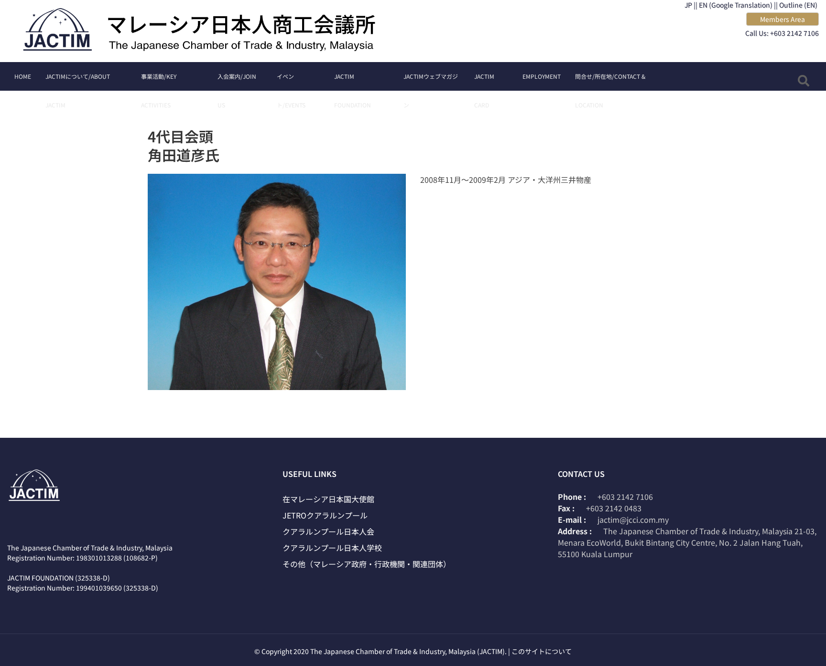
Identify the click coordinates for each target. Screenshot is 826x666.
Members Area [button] (782, 19)
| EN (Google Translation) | (736, 5)
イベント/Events (291, 81)
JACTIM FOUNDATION (352, 81)
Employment (541, 76)
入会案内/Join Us (236, 81)
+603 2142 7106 (625, 496)
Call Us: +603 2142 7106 (782, 33)
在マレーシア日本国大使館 (328, 499)
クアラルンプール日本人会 (328, 531)
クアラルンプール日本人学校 (332, 547)
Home (22, 76)
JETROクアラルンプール (325, 515)
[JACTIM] (206, 31)
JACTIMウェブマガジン (430, 81)
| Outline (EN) (796, 5)
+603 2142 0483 (613, 508)
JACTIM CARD (484, 81)
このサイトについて (541, 651)
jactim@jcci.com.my (633, 519)
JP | (690, 5)
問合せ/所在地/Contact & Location (610, 81)
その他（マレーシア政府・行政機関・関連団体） (367, 564)
